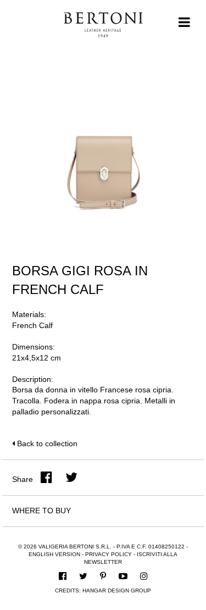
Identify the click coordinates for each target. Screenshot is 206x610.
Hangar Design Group (116, 590)
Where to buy (41, 510)
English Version (54, 554)
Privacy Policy (108, 554)
